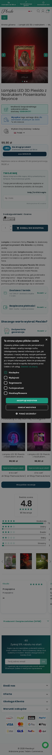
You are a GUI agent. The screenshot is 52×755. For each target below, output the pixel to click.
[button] (26, 413)
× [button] (46, 340)
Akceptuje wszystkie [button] (27, 400)
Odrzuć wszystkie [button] (27, 407)
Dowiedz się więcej (29, 366)
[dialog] (26, 377)
